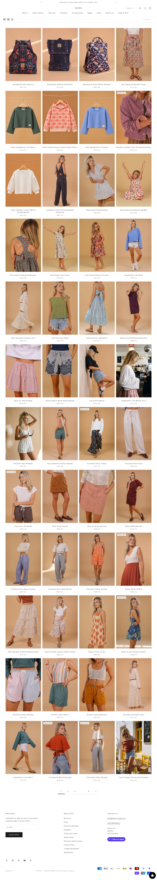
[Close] (107, 397)
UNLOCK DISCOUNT (78, 482)
